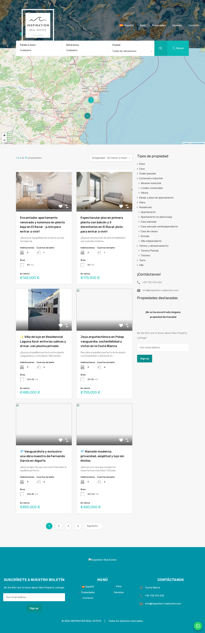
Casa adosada (148, 221)
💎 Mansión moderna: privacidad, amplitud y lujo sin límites (102, 456)
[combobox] (131, 52)
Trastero (145, 255)
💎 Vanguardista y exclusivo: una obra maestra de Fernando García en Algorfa (42, 456)
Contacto (88, 598)
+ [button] (4, 135)
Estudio (145, 236)
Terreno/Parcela (150, 250)
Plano (142, 202)
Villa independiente (151, 241)
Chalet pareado (147, 173)
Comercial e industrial (151, 178)
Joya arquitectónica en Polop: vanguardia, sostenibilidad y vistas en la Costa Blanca (102, 341)
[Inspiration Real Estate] (35, 45)
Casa (142, 168)
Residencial (145, 207)
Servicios (177, 25)
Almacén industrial (151, 183)
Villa (141, 265)
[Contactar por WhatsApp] (198, 626)
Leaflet (186, 143)
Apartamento (148, 212)
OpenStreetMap (198, 143)
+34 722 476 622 (152, 282)
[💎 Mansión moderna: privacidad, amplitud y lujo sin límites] (104, 79)
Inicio (143, 25)
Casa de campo (149, 231)
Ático (142, 164)
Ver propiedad (44, 203)
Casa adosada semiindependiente (159, 226)
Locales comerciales (152, 188)
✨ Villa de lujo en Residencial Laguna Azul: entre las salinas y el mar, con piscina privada (43, 341)
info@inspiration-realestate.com (160, 290)
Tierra (142, 260)
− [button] (4, 140)
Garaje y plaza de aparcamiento (156, 197)
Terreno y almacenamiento (153, 245)
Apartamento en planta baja (156, 216)
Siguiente (92, 526)
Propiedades (159, 25)
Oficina (144, 192)
